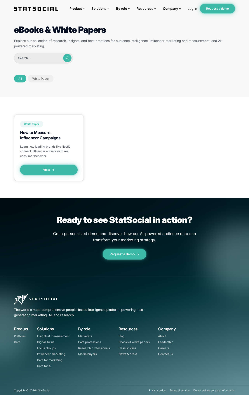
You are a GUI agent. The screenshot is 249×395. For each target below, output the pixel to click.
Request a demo (217, 8)
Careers (163, 348)
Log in (192, 8)
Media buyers (87, 354)
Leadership (165, 342)
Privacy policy (157, 390)
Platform (20, 336)
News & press (128, 354)
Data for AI (44, 366)
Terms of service (179, 390)
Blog (122, 336)
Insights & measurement (53, 336)
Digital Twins (45, 342)
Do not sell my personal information (214, 390)
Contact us (165, 354)
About (162, 336)
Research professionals (94, 348)
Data (17, 342)
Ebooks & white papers (134, 342)
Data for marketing (49, 360)
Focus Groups (46, 348)
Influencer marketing (51, 354)
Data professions (89, 342)
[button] (20, 78)
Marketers (85, 336)
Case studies (127, 348)
